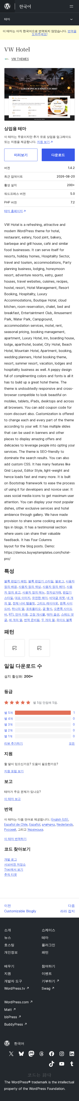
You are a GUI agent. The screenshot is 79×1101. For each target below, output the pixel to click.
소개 (7, 930)
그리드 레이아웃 (47, 603)
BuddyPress (15, 1024)
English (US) (59, 819)
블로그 (59, 581)
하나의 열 (18, 608)
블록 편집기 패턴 (15, 581)
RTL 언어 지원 (18, 614)
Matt (10, 1009)
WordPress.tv (16, 988)
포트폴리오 (33, 608)
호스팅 (9, 945)
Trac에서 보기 (13, 869)
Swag (48, 988)
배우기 (9, 966)
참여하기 (48, 966)
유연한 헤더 (40, 597)
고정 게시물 (37, 614)
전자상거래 (53, 592)
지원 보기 (43, 142)
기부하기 (50, 981)
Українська (35, 829)
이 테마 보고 (12, 799)
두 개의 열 (48, 620)
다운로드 (58, 155)
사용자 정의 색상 (30, 586)
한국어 (19, 1043)
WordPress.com (18, 1002)
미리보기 (21, 155)
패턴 (45, 952)
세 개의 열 (15, 620)
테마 (7, 19)
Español (34, 824)
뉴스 (7, 937)
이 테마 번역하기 (15, 838)
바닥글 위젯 (57, 597)
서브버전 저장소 (15, 864)
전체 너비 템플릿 (24, 603)
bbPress (12, 1017)
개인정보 (11, 952)
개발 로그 (10, 859)
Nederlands (65, 824)
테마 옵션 (53, 614)
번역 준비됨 (32, 620)
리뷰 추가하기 (13, 743)
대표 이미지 (22, 597)
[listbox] (39, 648)
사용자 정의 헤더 (54, 586)
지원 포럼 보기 (14, 771)
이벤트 (47, 973)
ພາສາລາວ (48, 824)
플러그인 (48, 945)
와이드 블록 (64, 620)
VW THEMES (20, 59)
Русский (10, 829)
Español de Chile (16, 824)
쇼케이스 (48, 930)
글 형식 (47, 608)
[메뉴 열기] (72, 6)
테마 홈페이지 (13, 211)
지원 (7, 973)
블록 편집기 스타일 (41, 581)
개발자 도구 (13, 981)
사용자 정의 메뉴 (33, 592)
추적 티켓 (10, 874)
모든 (72, 743)
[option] (14, 648)
